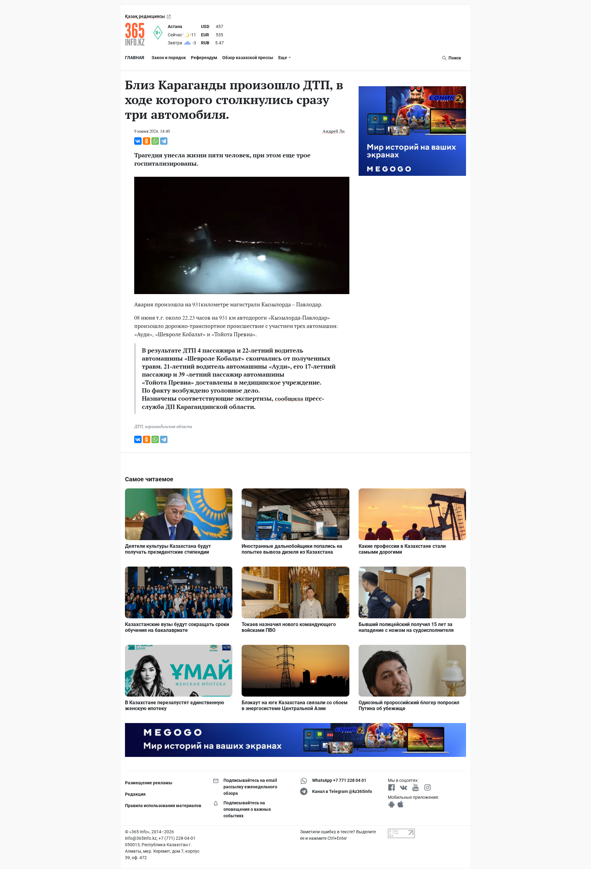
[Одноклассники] (146, 141)
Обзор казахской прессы (247, 57)
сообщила (289, 398)
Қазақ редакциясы (145, 16)
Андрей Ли (334, 131)
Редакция (135, 794)
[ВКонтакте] (138, 141)
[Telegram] (163, 141)
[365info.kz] (139, 34)
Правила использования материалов (163, 805)
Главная (134, 57)
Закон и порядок (168, 57)
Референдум (204, 57)
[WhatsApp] (155, 141)
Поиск (454, 57)
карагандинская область (168, 426)
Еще (282, 57)
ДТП (138, 426)
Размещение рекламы (148, 782)
